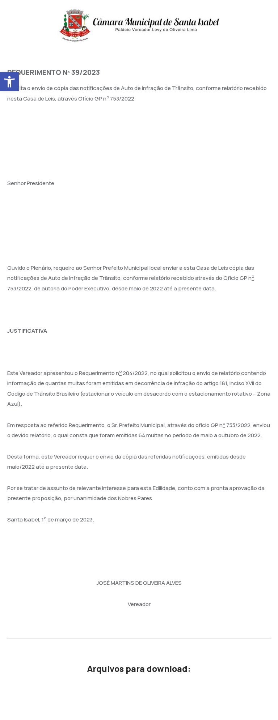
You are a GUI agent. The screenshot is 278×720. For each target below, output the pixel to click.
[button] (9, 81)
